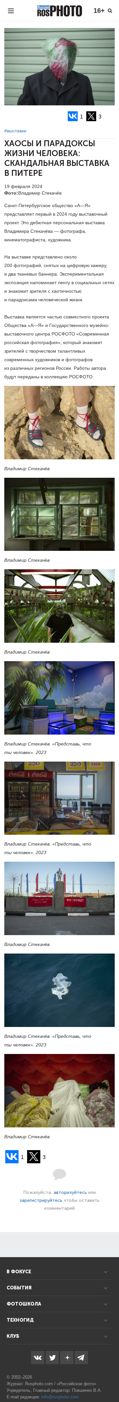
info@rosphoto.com (60, 1396)
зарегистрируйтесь (41, 1200)
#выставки (15, 130)
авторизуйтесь (70, 1192)
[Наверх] (110, 1380)
